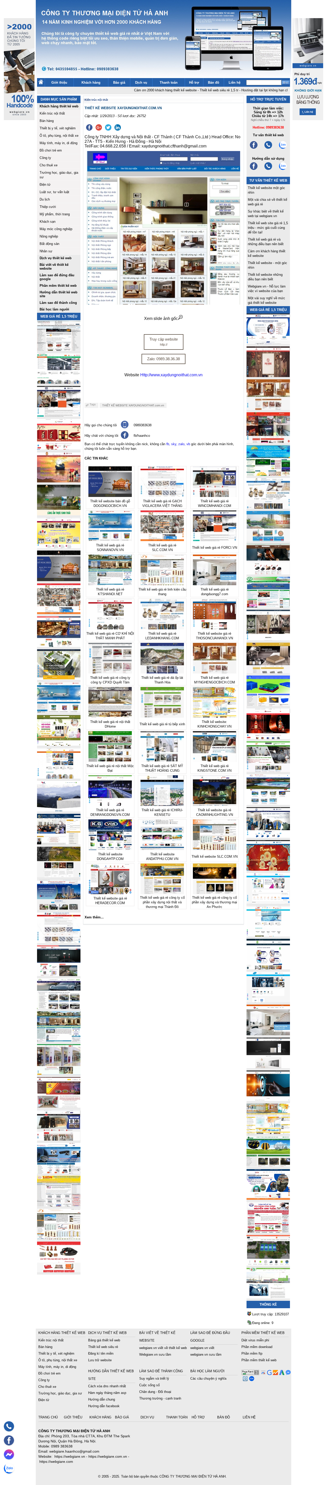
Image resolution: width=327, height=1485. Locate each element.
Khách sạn (47, 221)
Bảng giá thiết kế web (104, 1340)
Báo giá (119, 82)
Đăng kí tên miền (100, 1353)
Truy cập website (163, 341)
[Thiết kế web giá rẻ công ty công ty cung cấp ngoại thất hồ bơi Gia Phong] (268, 803)
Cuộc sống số (149, 1385)
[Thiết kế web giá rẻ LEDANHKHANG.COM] (268, 507)
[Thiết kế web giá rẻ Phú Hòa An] (268, 705)
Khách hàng (90, 82)
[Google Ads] (281, 1373)
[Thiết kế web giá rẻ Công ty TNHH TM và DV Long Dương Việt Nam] (268, 1297)
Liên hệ (234, 82)
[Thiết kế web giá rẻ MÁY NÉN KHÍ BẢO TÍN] (58, 382)
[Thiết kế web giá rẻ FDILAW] (58, 843)
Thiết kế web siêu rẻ (103, 1347)
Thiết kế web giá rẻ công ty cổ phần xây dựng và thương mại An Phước (214, 902)
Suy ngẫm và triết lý (154, 1378)
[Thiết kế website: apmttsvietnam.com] (268, 1198)
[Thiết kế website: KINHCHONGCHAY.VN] (268, 1132)
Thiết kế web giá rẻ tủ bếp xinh (162, 724)
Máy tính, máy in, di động (58, 143)
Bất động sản (49, 244)
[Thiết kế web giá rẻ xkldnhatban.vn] (58, 547)
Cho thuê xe (48, 165)
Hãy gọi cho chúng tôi (101, 425)
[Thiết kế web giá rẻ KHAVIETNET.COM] (268, 869)
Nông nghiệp (49, 236)
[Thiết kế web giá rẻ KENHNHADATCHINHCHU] (58, 909)
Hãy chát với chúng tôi (101, 436)
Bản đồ (213, 82)
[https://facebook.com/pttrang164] (253, 169)
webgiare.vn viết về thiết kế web (163, 1348)
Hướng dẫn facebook (104, 1406)
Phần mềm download (256, 1347)
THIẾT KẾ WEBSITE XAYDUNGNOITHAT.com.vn (133, 405)
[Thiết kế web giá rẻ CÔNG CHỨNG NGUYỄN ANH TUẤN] (268, 1231)
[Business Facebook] (244, 1380)
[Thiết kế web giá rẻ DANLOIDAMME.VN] (58, 876)
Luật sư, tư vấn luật (54, 192)
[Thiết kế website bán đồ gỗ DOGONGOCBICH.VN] (58, 580)
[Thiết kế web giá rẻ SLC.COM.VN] (58, 612)
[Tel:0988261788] (268, 169)
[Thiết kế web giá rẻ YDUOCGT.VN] (268, 902)
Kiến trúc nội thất (52, 113)
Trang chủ (48, 1417)
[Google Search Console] (269, 1373)
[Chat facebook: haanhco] (9, 1454)
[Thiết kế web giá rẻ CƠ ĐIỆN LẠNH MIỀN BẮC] (268, 770)
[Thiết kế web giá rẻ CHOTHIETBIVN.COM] (58, 1073)
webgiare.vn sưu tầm (205, 1354)
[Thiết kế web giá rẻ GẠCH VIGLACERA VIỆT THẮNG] (58, 942)
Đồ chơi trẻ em (51, 150)
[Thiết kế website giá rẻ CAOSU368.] (268, 1165)
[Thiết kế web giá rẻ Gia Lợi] (268, 540)
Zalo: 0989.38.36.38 (163, 359)
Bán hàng (47, 121)
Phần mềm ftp (251, 1353)
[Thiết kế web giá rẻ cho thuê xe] (58, 1007)
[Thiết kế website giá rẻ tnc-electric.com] (268, 672)
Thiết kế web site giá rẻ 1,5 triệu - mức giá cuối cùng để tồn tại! (268, 227)
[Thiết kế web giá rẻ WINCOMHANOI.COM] (58, 1139)
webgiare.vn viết (202, 1348)
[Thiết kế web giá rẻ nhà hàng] (268, 375)
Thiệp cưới (48, 207)
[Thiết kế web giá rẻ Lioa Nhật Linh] (58, 1205)
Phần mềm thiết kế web (258, 1360)
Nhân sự (46, 251)
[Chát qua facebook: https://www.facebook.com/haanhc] (125, 438)
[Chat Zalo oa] (251, 1380)
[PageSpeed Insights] (262, 1373)
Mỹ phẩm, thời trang (55, 214)
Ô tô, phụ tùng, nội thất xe (59, 136)
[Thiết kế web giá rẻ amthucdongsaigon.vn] (58, 514)
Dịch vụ (141, 82)
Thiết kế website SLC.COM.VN (215, 856)
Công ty (45, 158)
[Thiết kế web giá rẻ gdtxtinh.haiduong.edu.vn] (268, 606)
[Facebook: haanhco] (9, 1440)
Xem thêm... (94, 917)
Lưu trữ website (100, 1360)
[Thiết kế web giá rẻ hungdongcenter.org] (268, 474)
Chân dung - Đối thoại (155, 1392)
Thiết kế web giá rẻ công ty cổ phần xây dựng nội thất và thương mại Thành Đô (162, 902)
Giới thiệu (59, 82)
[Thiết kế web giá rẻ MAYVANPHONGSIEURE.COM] (58, 1172)
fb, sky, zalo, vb (178, 444)
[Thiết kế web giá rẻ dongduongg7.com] (268, 1034)
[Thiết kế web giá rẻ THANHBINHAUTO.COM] (58, 349)
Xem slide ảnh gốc (161, 318)
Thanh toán (169, 82)
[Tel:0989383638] (268, 148)
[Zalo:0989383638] (282, 148)
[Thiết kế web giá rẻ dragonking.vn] (268, 935)
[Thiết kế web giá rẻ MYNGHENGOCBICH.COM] (268, 408)
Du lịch (45, 199)
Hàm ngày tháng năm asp (107, 1393)
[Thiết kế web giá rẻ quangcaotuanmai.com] (268, 968)
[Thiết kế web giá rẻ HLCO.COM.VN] (58, 678)
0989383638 (142, 425)
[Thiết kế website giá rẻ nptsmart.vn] (268, 1099)
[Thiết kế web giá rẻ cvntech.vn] (268, 1001)
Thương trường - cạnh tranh (160, 1398)
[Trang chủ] (40, 83)
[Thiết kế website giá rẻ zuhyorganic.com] (58, 744)
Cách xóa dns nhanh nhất (107, 1386)
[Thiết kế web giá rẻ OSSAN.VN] (58, 974)
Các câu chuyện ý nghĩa (208, 1378)
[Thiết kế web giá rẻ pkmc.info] (268, 343)
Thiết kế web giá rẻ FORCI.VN (214, 548)
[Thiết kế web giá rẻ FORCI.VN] (58, 415)
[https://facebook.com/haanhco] (253, 148)
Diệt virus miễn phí (255, 1340)
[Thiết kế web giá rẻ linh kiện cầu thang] (58, 1238)
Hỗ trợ (194, 82)
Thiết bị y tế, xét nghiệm (58, 128)
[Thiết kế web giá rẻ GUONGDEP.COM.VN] (268, 639)
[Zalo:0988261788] (282, 169)
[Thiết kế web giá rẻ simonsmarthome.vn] (268, 1067)
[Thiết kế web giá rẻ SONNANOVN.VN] (58, 711)
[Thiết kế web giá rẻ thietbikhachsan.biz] (58, 645)
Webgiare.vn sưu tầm (155, 1354)
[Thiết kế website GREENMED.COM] (58, 777)
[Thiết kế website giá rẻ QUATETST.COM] (58, 448)
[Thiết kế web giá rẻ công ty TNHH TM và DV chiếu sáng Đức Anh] (58, 1106)
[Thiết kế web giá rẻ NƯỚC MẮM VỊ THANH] (58, 481)
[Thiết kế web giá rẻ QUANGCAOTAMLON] (268, 441)
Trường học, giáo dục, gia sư (60, 1393)
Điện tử (45, 184)
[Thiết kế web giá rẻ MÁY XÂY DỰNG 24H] (268, 836)
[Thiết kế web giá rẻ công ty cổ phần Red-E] (58, 1271)
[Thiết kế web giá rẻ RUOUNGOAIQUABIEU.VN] (268, 737)
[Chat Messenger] (287, 1373)
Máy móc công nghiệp (56, 229)
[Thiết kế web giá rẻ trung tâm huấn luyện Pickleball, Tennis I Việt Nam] (268, 1264)
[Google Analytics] (275, 1373)
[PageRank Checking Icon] (250, 1373)
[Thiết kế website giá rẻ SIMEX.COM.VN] (58, 810)
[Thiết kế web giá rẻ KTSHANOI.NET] (58, 1040)
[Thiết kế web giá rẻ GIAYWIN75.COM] (268, 573)
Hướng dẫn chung (101, 1399)
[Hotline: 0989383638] (9, 1426)
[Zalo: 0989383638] (9, 1468)
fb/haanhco (142, 436)
